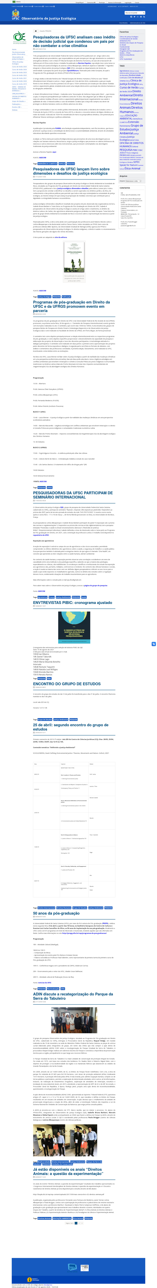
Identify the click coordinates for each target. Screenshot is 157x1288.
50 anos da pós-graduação (56, 913)
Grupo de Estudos (45, 719)
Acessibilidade (112, 6)
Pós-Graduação (53, 989)
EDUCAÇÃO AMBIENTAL (62, 1218)
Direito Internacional (46, 908)
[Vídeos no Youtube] (138, 17)
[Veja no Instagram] (141, 17)
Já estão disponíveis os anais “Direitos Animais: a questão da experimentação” (68, 1171)
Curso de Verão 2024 (19, 69)
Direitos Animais (44, 1218)
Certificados (124, 78)
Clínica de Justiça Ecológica (17, 63)
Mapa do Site (134, 6)
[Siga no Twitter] (134, 17)
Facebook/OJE (125, 47)
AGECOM (42, 157)
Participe (102, 2)
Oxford (135, 146)
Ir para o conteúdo (17, 6)
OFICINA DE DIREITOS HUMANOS (132, 144)
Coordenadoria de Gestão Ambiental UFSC (129, 40)
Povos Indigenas (132, 153)
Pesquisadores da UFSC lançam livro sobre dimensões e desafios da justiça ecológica (71, 171)
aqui (54, 152)
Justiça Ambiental (63, 597)
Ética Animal (78, 1218)
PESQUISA (71, 164)
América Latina (124, 73)
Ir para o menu (28, 6)
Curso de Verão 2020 (19, 81)
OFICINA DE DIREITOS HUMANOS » (19, 97)
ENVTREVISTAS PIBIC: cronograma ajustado (72, 602)
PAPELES (62, 164)
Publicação (66, 297)
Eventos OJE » (16, 107)
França (51, 597)
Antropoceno (134, 73)
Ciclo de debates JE (135, 77)
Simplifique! (80, 2)
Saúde (83, 597)
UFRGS (49, 487)
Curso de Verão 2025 (19, 67)
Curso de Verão (129, 87)
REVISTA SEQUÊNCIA (127, 55)
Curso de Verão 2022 (19, 75)
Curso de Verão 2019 (19, 84)
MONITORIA (134, 140)
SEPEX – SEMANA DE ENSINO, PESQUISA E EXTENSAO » (19, 89)
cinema (122, 81)
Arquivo (122, 181)
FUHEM (58, 128)
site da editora (61, 237)
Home (14, 49)
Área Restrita (123, 23)
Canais (137, 2)
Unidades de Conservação (62, 1164)
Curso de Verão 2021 (19, 78)
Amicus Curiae (134, 71)
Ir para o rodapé (49, 6)
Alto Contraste (123, 6)
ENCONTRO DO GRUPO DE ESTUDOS (67, 683)
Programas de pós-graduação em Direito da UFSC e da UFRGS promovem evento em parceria (71, 306)
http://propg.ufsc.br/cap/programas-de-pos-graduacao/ (84, 933)
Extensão (133, 122)
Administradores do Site (137, 23)
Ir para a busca (38, 6)
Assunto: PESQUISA (45, 31)
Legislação (128, 2)
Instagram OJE (125, 49)
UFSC (63, 989)
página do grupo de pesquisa (95, 585)
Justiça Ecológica (44, 297)
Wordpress (48, 1285)
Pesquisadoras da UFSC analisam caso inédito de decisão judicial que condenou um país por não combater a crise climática (74, 41)
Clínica (128, 81)
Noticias (14, 110)
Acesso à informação (114, 2)
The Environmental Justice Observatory (18, 53)
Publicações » (16, 104)
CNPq (141, 84)
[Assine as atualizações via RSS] (144, 17)
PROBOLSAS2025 (135, 155)
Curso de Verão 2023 (19, 72)
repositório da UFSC (41, 535)
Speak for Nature (129, 164)
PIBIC (49, 678)
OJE (68, 68)
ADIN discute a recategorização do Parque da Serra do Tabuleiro (73, 996)
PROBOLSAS (125, 155)
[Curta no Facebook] (131, 17)
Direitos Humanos (64, 908)
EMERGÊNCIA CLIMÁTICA (47, 164)
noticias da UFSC (44, 983)
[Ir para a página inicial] (35, 31)
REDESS (132, 157)
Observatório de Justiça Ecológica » (18, 58)
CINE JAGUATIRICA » (18, 94)
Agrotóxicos (42, 597)
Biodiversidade (44, 1162)
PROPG (105, 923)
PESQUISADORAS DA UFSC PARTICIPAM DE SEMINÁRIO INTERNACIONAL (73, 495)
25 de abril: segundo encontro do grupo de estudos (70, 727)
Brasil (18, 2)
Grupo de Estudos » (19, 101)
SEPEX (136, 161)
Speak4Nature (73, 70)
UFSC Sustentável (126, 59)
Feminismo (125, 125)
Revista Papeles (84, 63)
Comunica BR (91, 2)
